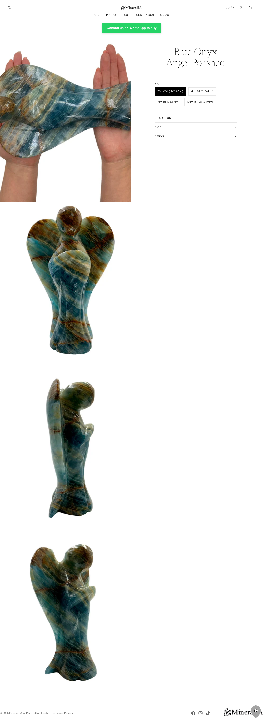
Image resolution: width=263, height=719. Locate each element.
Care (158, 127)
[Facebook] (193, 713)
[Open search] (9, 7)
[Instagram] (200, 713)
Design (159, 136)
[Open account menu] (241, 7)
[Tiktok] (207, 713)
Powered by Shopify (37, 713)
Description (163, 118)
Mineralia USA (17, 713)
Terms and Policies (62, 713)
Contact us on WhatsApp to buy (132, 28)
